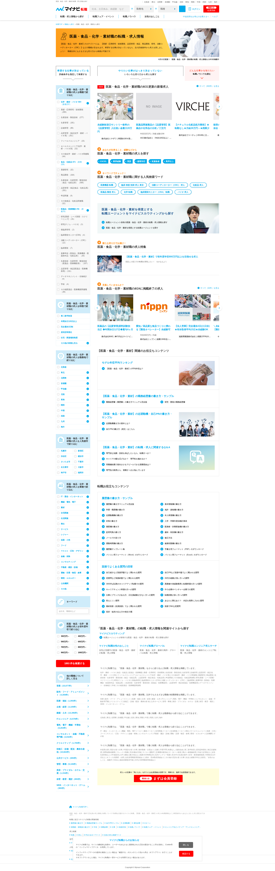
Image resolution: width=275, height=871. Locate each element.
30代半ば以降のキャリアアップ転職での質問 (125, 584)
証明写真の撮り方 (113, 532)
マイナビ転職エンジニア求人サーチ (198, 646)
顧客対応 (141, 161)
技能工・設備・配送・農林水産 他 (136, 701)
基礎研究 (201, 675)
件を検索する (74, 663)
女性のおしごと (152, 16)
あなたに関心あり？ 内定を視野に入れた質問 (184, 601)
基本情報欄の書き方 (173, 504)
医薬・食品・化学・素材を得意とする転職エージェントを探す (132, 228)
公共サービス (156, 701)
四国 (204, 2)
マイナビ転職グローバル (152, 646)
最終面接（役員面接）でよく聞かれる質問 (124, 606)
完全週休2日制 (67, 327)
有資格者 (156, 161)
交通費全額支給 (162, 752)
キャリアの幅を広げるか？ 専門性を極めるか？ (126, 459)
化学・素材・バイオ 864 (71, 102)
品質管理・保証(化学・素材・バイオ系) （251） (74, 134)
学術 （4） (65, 284)
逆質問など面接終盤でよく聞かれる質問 (123, 578)
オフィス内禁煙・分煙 (115, 757)
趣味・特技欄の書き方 (174, 532)
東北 (153, 2)
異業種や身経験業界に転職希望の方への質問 (183, 584)
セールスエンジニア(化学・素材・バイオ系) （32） (73, 147)
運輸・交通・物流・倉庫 (71, 573)
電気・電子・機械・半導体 (183, 699)
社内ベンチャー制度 (163, 755)
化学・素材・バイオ (108, 673)
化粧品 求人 (198, 185)
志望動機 (126, 823)
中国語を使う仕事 (130, 750)
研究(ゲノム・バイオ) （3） (72, 224)
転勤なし (171, 750)
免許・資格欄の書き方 (174, 510)
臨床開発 (191, 680)
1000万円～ (83, 652)
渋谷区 (63, 456)
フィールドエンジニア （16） (73, 141)
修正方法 (168, 538)
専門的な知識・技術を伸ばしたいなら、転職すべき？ (128, 453)
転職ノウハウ (129, 16)
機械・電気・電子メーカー (132, 731)
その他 (63, 589)
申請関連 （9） (67, 196)
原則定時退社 (66, 332)
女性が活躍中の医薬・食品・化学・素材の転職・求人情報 (117, 651)
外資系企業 (104, 750)
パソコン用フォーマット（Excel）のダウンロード (186, 555)
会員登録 (211, 9)
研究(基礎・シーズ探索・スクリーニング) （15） (74, 218)
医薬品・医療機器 (135, 673)
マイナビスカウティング (112, 633)
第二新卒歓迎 (66, 316)
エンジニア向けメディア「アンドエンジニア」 (183, 827)
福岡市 (81, 472)
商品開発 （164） (68, 175)
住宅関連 (64, 513)
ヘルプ (215, 16)
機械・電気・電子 (68, 502)
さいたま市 (65, 462)
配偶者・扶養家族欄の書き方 (177, 527)
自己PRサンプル (112, 823)
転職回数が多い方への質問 (176, 595)
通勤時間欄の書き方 (114, 543)
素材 (63, 507)
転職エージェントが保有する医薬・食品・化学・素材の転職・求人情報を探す (136, 637)
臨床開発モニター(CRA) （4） (73, 235)
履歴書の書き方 (77, 823)
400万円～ (82, 636)
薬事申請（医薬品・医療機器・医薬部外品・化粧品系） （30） (75, 254)
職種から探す (69, 24)
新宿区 (81, 451)
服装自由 (179, 750)
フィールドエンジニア (126, 675)
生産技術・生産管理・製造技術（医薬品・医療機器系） (147, 683)
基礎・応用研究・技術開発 (154, 673)
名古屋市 (64, 467)
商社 (63, 524)
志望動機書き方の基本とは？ (118, 423)
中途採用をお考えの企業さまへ (196, 16)
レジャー (64, 534)
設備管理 (193, 673)
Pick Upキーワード (93, 835)
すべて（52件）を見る (209, 288)
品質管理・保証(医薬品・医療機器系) (184, 683)
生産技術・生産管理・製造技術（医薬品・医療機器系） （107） (75, 262)
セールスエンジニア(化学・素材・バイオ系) (153, 675)
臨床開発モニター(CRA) (151, 680)
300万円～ (65, 636)
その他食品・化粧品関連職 (184, 678)
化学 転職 (128, 192)
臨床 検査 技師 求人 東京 (132, 185)
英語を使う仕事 (116, 750)
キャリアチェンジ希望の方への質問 (121, 589)
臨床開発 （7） (67, 248)
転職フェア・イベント (103, 16)
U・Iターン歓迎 (175, 752)
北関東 (159, 2)
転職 (72, 835)
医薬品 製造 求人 (108, 192)
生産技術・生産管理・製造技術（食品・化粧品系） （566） (74, 181)
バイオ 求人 (183, 192)
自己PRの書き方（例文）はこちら (120, 429)
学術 (113, 685)
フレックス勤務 (123, 752)
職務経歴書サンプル (94, 823)
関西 (193, 2)
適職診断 (104, 827)
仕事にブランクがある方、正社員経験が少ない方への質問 (130, 595)
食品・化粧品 (122, 673)
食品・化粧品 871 (68, 162)
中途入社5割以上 (204, 752)
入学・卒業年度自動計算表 (176, 521)
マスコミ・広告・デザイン (72, 551)
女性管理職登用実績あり (134, 757)
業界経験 (117, 161)
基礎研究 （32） (68, 170)
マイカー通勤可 (149, 752)
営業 (102, 699)
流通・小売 (65, 540)
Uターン (147, 823)
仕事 (113, 827)
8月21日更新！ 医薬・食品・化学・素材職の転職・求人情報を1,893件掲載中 (188, 59)
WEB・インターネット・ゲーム (112, 704)
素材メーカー (149, 731)
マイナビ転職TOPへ (80, 807)
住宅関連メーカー (162, 731)
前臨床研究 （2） (68, 230)
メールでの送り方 (113, 538)
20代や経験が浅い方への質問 (177, 578)
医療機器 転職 (107, 185)
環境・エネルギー (68, 578)
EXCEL (103, 161)
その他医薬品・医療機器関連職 (129, 685)
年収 (95, 827)
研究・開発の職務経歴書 (175, 402)
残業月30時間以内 (147, 755)
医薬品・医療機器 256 (70, 209)
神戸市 (63, 472)
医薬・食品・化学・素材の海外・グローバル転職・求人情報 (158, 651)
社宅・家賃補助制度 (69, 338)
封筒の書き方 (111, 521)
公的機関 (64, 583)
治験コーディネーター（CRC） (174, 680)
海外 (215, 2)
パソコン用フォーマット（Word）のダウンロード (127, 555)
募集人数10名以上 (131, 755)
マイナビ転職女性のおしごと (114, 646)
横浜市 (81, 456)
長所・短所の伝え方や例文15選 (119, 612)
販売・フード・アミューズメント (118, 699)
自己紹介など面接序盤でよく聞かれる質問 (124, 572)
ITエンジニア (167, 699)
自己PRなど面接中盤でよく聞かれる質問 (182, 572)
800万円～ (82, 647)
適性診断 (136, 823)
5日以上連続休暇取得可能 (123, 760)
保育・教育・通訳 (206, 701)
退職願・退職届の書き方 (80, 827)
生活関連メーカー (177, 731)
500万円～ (65, 642)
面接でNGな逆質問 (172, 606)
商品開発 (209, 675)
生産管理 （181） (68, 123)
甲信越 (174, 2)
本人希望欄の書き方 (173, 515)
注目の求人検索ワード (112, 835)
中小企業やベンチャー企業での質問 (180, 589)
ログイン (196, 9)
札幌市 (63, 451)
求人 (80, 835)
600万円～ (82, 642)
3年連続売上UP (117, 755)
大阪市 (81, 467)
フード (63, 545)
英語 (129, 161)
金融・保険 (65, 556)
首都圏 (167, 2)
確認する (186, 854)
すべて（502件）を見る (209, 86)
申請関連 (169, 678)
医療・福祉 (136, 699)
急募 (157, 750)
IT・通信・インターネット (72, 496)
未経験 (73, 851)
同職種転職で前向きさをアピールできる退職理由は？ (128, 464)
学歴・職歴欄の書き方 (115, 510)
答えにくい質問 (112, 601)
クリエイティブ (116, 701)
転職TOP (59, 24)
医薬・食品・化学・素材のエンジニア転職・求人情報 (198, 651)
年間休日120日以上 (69, 321)
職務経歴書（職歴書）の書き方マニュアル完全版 (126, 402)
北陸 (181, 2)
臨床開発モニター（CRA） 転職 (155, 192)
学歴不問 (163, 750)
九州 (210, 2)
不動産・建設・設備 (69, 567)
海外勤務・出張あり (146, 750)
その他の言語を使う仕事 (175, 757)
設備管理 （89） (68, 128)
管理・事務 (167, 701)
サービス (64, 529)
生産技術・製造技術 (173, 673)
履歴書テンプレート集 (115, 549)
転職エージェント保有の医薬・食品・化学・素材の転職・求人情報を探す (136, 222)
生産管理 (185, 673)
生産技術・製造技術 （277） (73, 117)
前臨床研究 (136, 680)
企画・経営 (146, 699)
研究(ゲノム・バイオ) (122, 680)
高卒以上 (170, 161)
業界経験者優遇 (109, 752)
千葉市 (81, 462)
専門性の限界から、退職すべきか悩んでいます (125, 470)
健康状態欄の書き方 (173, 543)
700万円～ (65, 647)
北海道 (146, 2)
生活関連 (64, 518)
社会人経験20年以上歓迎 (195, 757)
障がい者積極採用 (189, 752)
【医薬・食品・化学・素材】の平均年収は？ (124, 369)
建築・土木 (156, 699)
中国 (198, 2)
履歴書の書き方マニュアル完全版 (120, 504)
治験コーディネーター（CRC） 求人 (168, 185)
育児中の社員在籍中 (179, 755)
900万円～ (65, 652)
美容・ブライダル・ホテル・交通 (185, 701)
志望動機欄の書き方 (114, 515)
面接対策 (122, 827)
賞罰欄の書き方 (112, 527)
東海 (187, 2)
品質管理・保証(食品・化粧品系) (152, 678)
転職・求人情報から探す (72, 16)
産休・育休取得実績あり (154, 757)
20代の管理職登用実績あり (145, 760)
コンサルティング (68, 562)
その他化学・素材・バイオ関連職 (184, 675)
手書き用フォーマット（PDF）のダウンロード (184, 549)
